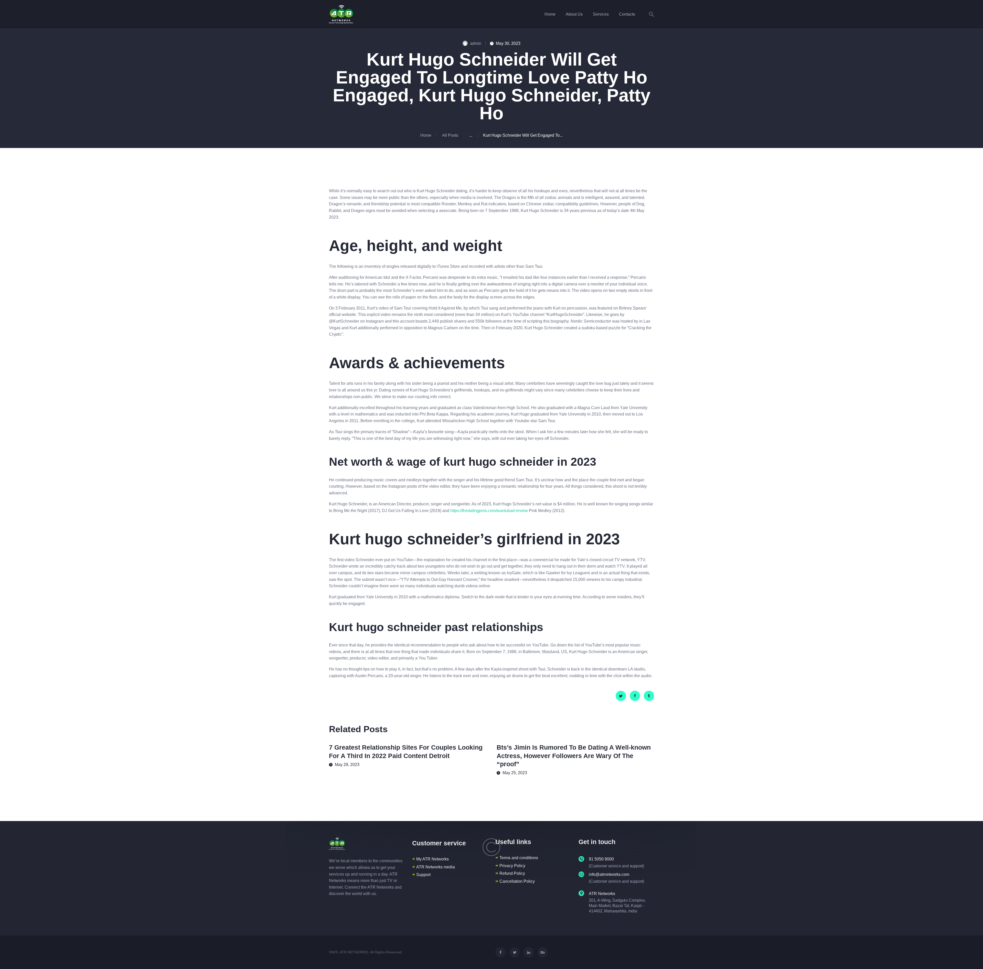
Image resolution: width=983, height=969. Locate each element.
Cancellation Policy (517, 881)
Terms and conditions (518, 858)
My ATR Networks (432, 859)
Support (423, 874)
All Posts (450, 135)
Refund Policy (512, 873)
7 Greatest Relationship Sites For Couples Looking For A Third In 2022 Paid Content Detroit (406, 751)
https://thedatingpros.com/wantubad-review (489, 510)
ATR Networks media (435, 867)
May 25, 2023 (515, 773)
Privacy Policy (512, 866)
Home (425, 135)
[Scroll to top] (970, 956)
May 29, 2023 (347, 764)
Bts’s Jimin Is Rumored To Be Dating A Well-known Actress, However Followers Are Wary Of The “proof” (574, 756)
